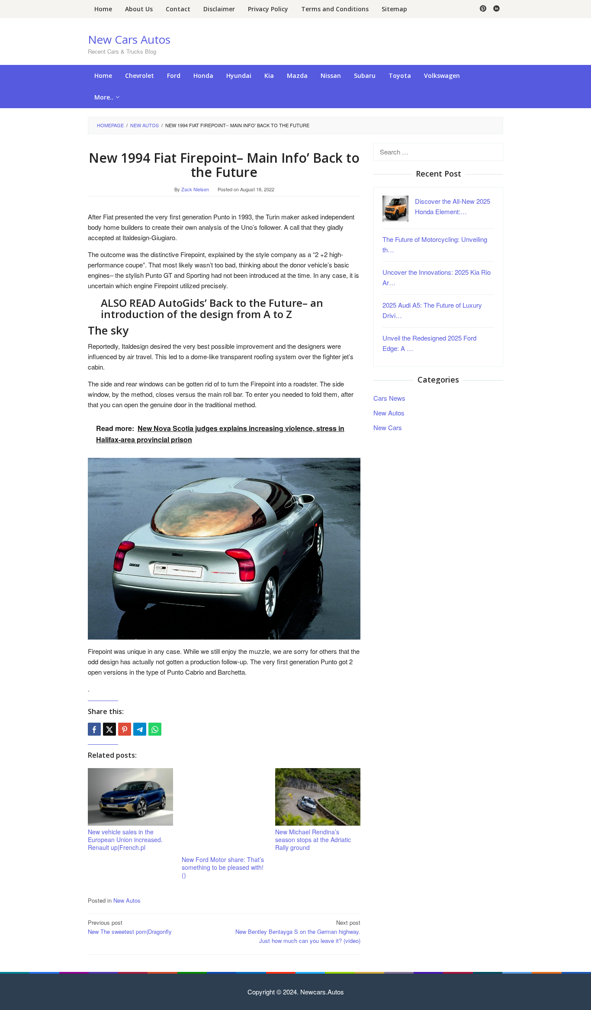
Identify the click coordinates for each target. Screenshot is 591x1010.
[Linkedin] (496, 9)
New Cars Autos (129, 39)
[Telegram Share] (139, 729)
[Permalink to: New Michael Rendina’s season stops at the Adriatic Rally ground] (317, 797)
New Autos (127, 900)
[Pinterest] (483, 9)
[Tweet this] (109, 729)
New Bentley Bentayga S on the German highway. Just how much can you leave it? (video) (297, 931)
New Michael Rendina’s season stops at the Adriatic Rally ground (313, 839)
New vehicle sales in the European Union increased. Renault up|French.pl (125, 839)
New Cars (387, 426)
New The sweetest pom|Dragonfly (130, 927)
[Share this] (94, 729)
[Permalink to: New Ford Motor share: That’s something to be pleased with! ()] (224, 810)
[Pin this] (124, 729)
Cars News (389, 397)
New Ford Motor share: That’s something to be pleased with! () (223, 867)
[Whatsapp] (154, 729)
